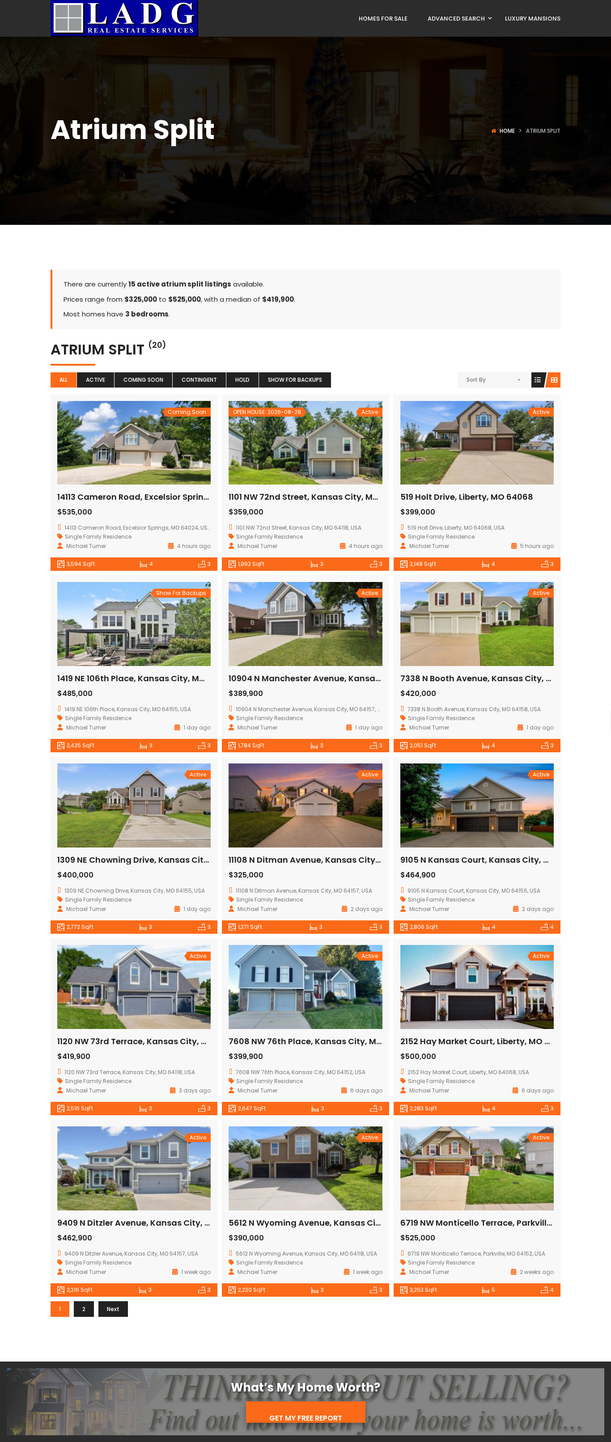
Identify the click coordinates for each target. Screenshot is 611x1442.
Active (95, 380)
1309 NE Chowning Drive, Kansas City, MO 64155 (154, 859)
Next (113, 1309)
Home (507, 131)
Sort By (476, 380)
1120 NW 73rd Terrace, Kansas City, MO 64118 (147, 1041)
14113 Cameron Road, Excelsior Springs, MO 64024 (158, 496)
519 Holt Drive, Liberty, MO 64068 (466, 496)
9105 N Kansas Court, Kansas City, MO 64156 (491, 859)
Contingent (199, 380)
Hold (242, 380)
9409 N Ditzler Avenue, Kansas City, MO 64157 (150, 1222)
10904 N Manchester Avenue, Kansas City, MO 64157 (335, 678)
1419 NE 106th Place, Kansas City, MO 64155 (144, 678)
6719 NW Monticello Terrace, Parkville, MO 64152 (497, 1222)
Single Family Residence (98, 536)
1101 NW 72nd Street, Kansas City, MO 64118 (316, 496)
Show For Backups (295, 380)
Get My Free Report (305, 1418)
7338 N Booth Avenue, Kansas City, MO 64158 (493, 678)
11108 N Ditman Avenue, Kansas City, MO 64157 (324, 859)
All (63, 380)
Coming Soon (143, 380)
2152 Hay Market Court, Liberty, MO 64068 (485, 1041)
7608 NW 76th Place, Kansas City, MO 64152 (318, 1041)
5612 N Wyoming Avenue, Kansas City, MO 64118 (327, 1222)
